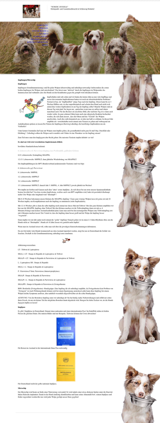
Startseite (42, 25)
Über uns (43, 28)
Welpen (43, 34)
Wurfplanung (40, 37)
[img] (31, 11)
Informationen (39, 39)
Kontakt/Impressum (37, 42)
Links (45, 45)
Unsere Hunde (39, 31)
